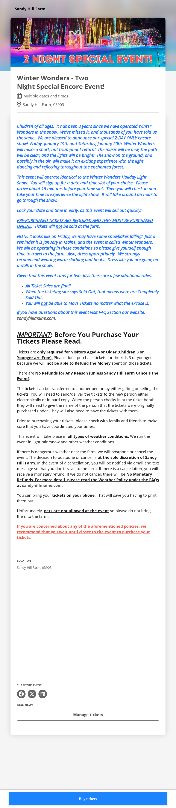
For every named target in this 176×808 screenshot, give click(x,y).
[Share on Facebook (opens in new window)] (21, 694)
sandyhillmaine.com (36, 318)
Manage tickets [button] (88, 714)
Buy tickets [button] (88, 798)
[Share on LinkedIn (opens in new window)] (42, 694)
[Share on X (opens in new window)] (32, 694)
